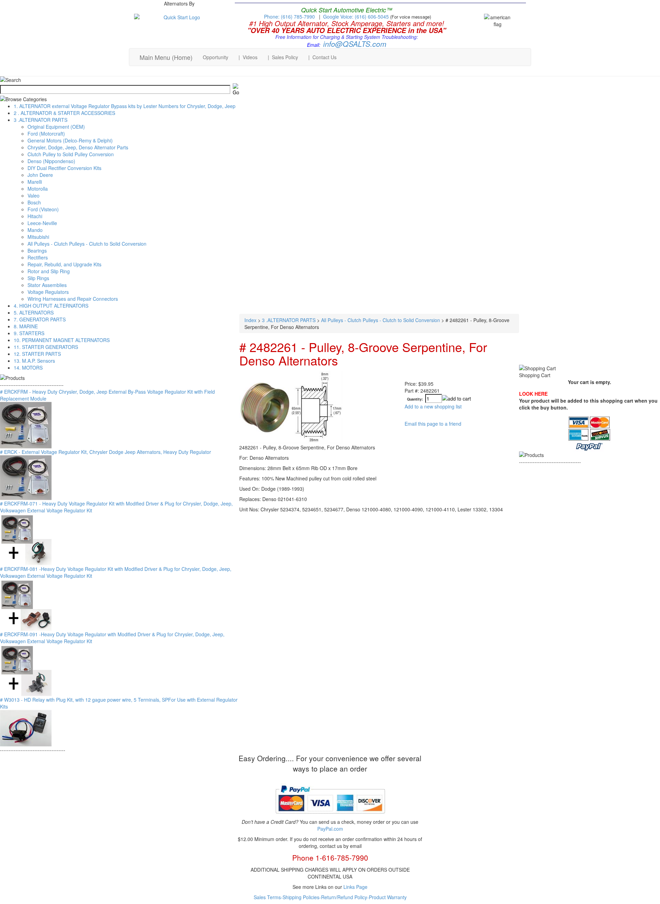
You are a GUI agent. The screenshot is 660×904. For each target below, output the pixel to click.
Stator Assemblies (47, 284)
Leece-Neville (42, 223)
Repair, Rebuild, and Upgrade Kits (64, 264)
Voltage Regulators (48, 291)
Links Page (355, 886)
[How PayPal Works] (330, 816)
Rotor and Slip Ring (49, 271)
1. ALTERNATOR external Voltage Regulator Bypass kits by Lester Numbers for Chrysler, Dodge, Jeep (124, 106)
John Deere (40, 174)
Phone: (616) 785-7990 (289, 16)
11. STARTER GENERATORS (46, 346)
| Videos (248, 57)
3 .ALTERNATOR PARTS (40, 119)
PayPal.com (330, 828)
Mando (35, 229)
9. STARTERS (29, 333)
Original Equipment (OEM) (56, 126)
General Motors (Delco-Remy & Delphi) (70, 140)
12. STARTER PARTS (37, 353)
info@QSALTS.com (354, 44)
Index (250, 320)
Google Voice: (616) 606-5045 (356, 16)
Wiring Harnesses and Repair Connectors (73, 298)
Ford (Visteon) (43, 209)
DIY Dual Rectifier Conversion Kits (64, 167)
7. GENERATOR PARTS (40, 319)
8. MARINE (26, 326)
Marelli (35, 181)
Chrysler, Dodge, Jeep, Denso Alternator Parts (78, 147)
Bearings (37, 250)
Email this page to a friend (433, 423)
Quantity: (415, 399)
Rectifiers (38, 257)
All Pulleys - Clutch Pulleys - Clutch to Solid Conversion (87, 243)
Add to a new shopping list (433, 406)
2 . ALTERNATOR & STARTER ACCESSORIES (64, 112)
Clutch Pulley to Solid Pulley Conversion (71, 154)
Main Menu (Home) (166, 57)
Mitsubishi (38, 236)
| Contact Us (322, 57)
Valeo (34, 195)
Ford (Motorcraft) (46, 133)
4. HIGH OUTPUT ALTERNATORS (51, 305)
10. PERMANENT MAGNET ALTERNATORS (62, 340)
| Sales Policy (283, 57)
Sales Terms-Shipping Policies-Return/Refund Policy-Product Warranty (330, 897)
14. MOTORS (28, 367)
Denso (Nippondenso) (51, 161)
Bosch (34, 202)
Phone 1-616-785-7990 (330, 857)
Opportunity (215, 57)
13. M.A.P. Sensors (34, 360)
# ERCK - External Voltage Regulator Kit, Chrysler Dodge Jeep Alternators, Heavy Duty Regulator (105, 451)
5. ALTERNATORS (34, 312)
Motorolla (38, 188)
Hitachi (35, 216)
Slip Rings (38, 278)
